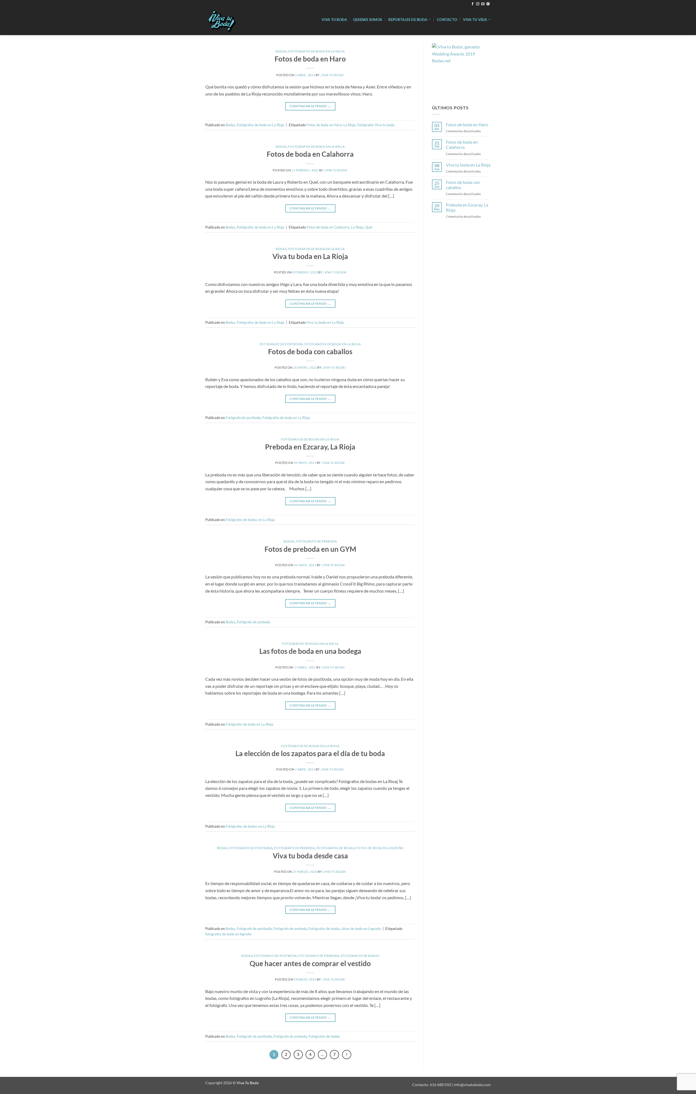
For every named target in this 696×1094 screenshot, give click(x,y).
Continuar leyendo (310, 106)
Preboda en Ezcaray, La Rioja (310, 447)
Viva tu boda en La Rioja (310, 256)
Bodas (281, 51)
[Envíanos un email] (482, 4)
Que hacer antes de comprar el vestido (310, 963)
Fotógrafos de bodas (335, 848)
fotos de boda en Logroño (379, 848)
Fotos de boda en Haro (310, 59)
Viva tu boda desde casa (310, 856)
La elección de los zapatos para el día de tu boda (310, 753)
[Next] (346, 1054)
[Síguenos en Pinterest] (488, 4)
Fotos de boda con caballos (310, 351)
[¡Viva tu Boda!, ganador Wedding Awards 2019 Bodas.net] (459, 69)
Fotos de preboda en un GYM (310, 549)
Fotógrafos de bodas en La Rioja (310, 439)
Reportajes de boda (407, 19)
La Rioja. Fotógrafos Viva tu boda (368, 125)
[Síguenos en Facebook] (472, 4)
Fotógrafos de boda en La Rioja (316, 51)
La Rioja (357, 227)
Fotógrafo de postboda (281, 344)
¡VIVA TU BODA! (332, 75)
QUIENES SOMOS (367, 19)
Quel (368, 227)
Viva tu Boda (334, 19)
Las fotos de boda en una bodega (310, 651)
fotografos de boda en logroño (228, 934)
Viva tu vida (475, 19)
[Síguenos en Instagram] (477, 4)
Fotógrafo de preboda (316, 541)
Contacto (447, 19)
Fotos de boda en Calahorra (310, 154)
